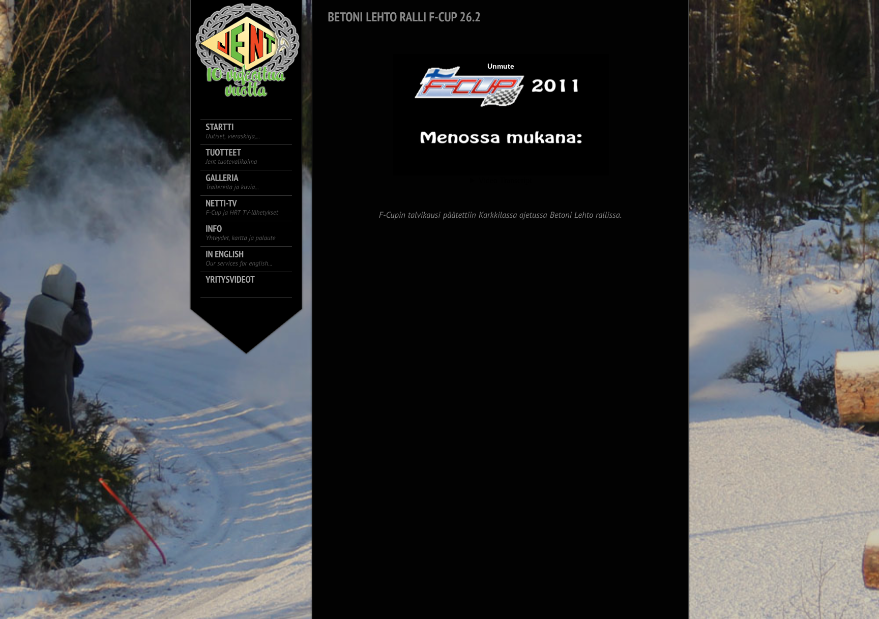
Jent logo (246, 51)
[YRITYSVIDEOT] (251, 285)
